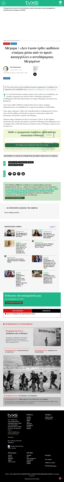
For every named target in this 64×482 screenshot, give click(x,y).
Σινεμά (10, 455)
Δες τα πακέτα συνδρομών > (14, 197)
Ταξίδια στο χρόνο (50, 462)
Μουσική (10, 458)
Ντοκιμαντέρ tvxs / (12, 350)
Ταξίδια (29, 463)
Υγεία (28, 422)
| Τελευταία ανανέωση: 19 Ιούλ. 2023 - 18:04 (15, 72)
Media (28, 420)
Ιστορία (47, 455)
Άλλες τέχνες (11, 461)
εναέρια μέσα (22, 162)
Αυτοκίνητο (30, 460)
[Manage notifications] (60, 478)
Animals (29, 455)
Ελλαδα (13, 43)
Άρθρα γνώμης (49, 417)
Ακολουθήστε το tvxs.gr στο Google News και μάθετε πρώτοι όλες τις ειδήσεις (31, 156)
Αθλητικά (29, 423)
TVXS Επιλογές (50, 466)
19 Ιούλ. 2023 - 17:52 (16, 70)
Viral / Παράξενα (31, 458)
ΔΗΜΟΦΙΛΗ (46, 311)
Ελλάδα (29, 417)
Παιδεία (29, 461)
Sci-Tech (29, 427)
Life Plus (30, 453)
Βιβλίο (10, 460)
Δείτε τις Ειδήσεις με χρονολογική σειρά (20, 314)
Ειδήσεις (30, 415)
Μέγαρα (30, 162)
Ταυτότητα (10, 437)
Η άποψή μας (48, 418)
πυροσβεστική (13, 164)
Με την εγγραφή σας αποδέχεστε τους (28, 148)
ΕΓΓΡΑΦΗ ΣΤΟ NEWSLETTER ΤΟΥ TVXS (32, 145)
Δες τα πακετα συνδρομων (14, 302)
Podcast (29, 428)
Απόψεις (48, 415)
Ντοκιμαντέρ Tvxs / (14, 331)
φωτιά (20, 164)
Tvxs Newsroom (15, 67)
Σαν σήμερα (48, 459)
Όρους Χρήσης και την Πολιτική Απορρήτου (37, 148)
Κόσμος (29, 418)
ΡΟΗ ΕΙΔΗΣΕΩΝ (17, 311)
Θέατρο (10, 457)
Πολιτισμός (12, 453)
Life (28, 457)
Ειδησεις (6, 43)
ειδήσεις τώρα (13, 162)
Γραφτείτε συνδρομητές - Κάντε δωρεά (42, 89)
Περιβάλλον (30, 425)
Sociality (36, 479)
